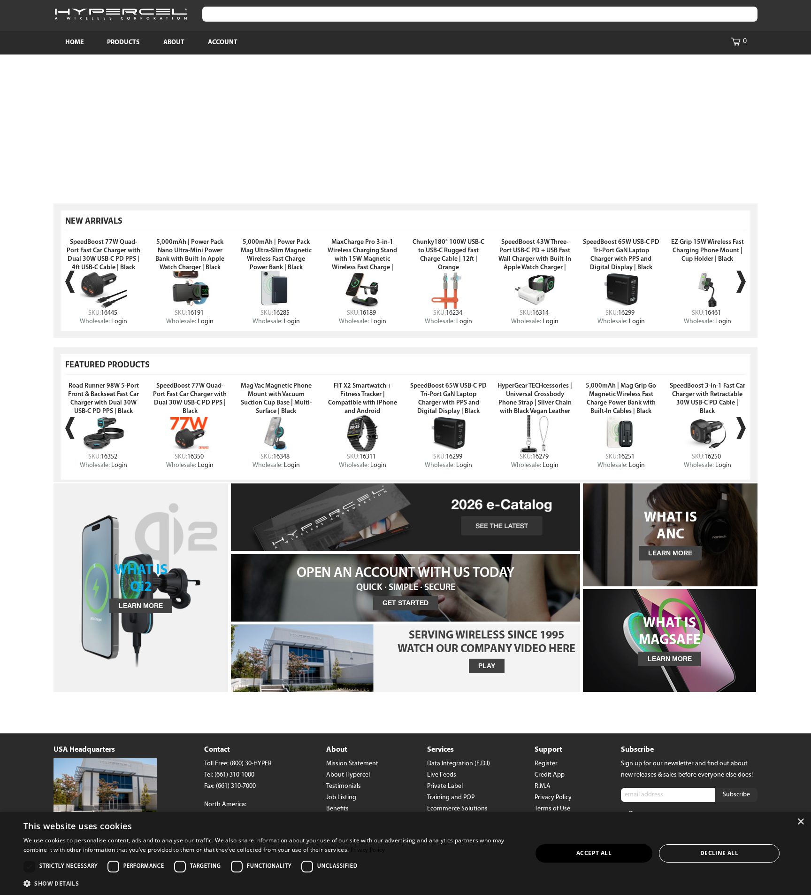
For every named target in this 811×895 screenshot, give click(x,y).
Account (222, 42)
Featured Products (107, 365)
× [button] (800, 821)
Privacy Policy (553, 797)
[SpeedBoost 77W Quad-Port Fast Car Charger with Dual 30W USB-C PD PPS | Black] (190, 433)
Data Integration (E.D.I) (458, 763)
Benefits (337, 808)
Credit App (550, 774)
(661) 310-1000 (234, 774)
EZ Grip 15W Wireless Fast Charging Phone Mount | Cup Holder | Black (707, 251)
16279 (540, 456)
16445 (109, 313)
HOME (74, 42)
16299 (626, 313)
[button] (270, 883)
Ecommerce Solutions (457, 808)
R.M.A (543, 786)
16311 (368, 456)
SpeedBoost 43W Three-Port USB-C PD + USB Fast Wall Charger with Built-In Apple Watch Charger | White (534, 259)
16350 (195, 456)
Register (546, 763)
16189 (368, 313)
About (173, 42)
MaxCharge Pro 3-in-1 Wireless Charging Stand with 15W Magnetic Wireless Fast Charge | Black (362, 259)
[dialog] (405, 853)
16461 (712, 313)
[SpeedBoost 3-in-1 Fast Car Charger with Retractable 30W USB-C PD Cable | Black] (707, 433)
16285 (281, 313)
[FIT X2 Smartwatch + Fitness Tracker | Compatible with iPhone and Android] (362, 433)
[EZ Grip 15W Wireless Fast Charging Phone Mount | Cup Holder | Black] (707, 290)
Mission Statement (352, 763)
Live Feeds (441, 774)
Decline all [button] (719, 853)
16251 (626, 456)
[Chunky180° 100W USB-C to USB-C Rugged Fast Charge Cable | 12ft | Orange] (448, 290)
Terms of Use (552, 808)
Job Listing (341, 797)
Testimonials (343, 786)
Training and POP (450, 797)
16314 (540, 313)
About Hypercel (348, 774)
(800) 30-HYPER (251, 763)
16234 (454, 313)
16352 (109, 456)
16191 (195, 313)
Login (119, 321)
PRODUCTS (123, 42)
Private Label (445, 786)
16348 (281, 456)
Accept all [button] (594, 853)
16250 (712, 456)
